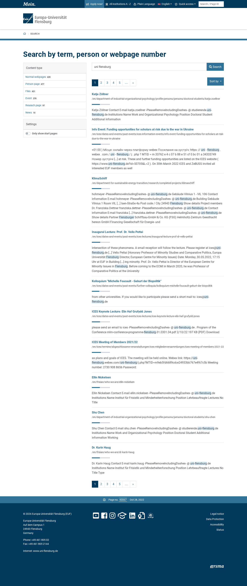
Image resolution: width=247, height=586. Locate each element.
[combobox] (211, 4)
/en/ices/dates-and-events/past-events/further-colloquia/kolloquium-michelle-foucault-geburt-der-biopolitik (152, 285)
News (28, 112)
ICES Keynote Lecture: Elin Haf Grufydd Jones (122, 311)
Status (220, 529)
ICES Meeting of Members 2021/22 (115, 342)
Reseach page (33, 105)
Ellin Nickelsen (101, 377)
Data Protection (215, 519)
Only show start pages (44, 133)
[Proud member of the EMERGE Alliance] (150, 515)
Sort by (214, 81)
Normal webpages (35, 76)
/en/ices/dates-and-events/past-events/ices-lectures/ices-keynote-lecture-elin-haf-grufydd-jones (146, 316)
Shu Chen (98, 412)
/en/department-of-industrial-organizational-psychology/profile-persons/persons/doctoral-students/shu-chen (153, 417)
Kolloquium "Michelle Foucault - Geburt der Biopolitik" (126, 281)
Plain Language (146, 4)
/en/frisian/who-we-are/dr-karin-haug (113, 452)
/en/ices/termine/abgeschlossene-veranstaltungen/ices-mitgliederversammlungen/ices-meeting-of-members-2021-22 (158, 346)
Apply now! (96, 4)
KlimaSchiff (99, 178)
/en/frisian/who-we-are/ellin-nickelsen (113, 382)
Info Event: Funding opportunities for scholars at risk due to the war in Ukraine (143, 129)
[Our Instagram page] (112, 515)
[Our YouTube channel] (96, 515)
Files (28, 91)
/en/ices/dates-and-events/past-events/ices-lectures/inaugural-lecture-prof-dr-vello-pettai (142, 236)
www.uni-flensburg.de (45, 550)
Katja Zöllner (100, 94)
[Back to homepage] (45, 18)
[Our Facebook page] (104, 515)
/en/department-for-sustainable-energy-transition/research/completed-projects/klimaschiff (143, 183)
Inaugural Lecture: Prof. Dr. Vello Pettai (117, 232)
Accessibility (217, 524)
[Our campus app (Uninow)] (122, 515)
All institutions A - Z (120, 4)
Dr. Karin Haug (101, 447)
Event (28, 98)
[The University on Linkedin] (132, 515)
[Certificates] (141, 515)
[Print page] (104, 499)
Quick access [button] (186, 4)
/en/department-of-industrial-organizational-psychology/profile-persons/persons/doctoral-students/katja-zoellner (156, 98)
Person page (32, 83)
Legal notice (217, 513)
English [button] (166, 4)
